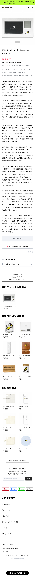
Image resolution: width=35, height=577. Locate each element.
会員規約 (5, 551)
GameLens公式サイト (17, 460)
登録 (28, 478)
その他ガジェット (7, 504)
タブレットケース (7, 534)
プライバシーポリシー (9, 545)
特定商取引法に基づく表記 (10, 548)
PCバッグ (4, 528)
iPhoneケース (6, 510)
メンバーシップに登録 (9, 65)
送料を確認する (21, 72)
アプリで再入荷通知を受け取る (18, 246)
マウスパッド (5, 516)
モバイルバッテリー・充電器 (10, 522)
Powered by (15, 558)
